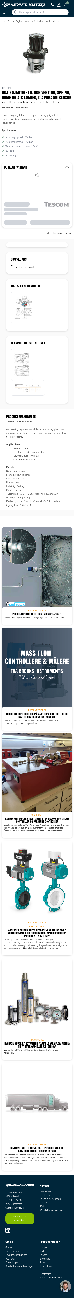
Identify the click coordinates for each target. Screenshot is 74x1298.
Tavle (42, 1251)
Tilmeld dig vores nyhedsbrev (20, 1218)
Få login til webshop (50, 1198)
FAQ (42, 1206)
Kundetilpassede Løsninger (19, 1266)
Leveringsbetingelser (16, 1254)
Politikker (10, 1258)
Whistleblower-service (51, 1210)
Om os (8, 1247)
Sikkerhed (45, 1258)
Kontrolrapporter (14, 1262)
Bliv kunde (45, 1195)
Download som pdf (62, 233)
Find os (43, 1202)
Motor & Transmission (51, 1277)
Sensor (43, 1254)
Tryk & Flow (46, 1266)
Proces (43, 1262)
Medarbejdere (12, 1251)
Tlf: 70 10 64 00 (13, 1200)
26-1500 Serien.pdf (24, 267)
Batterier (44, 1270)
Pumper (44, 1247)
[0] (65, 5)
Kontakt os (45, 1191)
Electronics (45, 1273)
